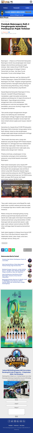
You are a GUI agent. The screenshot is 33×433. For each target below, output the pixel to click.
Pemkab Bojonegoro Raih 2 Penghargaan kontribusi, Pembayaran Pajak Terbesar (15, 26)
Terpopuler (16, 7)
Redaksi (11, 425)
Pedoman (16, 425)
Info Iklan (22, 425)
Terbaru (5, 7)
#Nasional (4, 243)
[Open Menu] (31, 2)
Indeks (27, 7)
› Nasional (6, 21)
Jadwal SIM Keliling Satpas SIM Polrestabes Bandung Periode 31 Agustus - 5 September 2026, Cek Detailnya (16, 372)
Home (2, 21)
